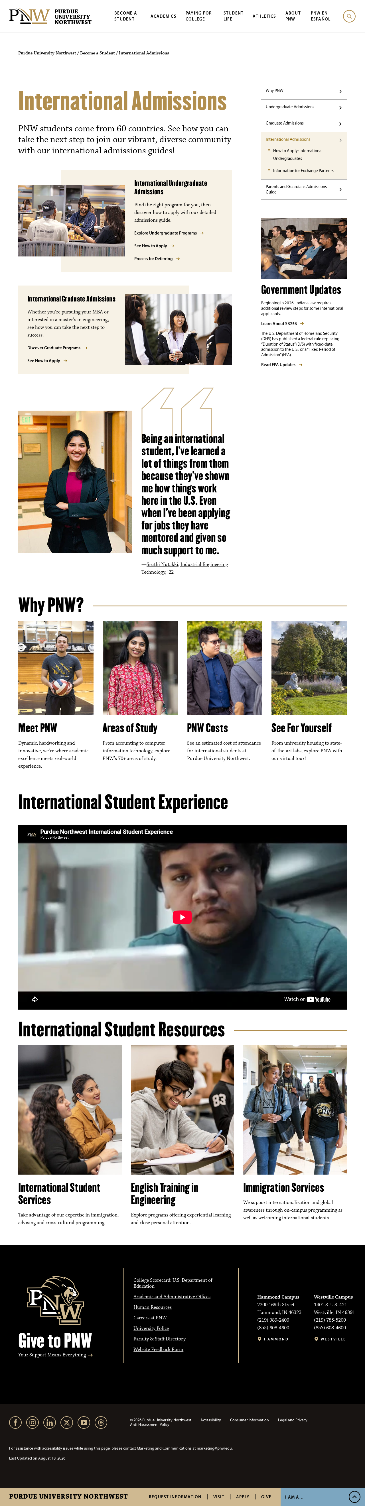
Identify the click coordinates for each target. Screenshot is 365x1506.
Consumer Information (249, 1420)
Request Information (175, 1496)
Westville (333, 1339)
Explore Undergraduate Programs (165, 233)
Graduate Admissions (285, 123)
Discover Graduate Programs (53, 347)
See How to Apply (150, 245)
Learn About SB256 (279, 323)
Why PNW (274, 90)
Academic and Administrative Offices (171, 1297)
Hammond (276, 1339)
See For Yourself (301, 727)
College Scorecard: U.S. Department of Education (172, 1283)
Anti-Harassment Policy (149, 1424)
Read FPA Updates (278, 364)
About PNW (293, 16)
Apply (243, 1496)
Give (266, 1496)
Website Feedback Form (158, 1349)
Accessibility (210, 1420)
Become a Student (125, 16)
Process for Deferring (153, 258)
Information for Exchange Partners (303, 170)
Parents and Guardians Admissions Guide (296, 189)
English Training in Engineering (164, 1193)
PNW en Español (321, 16)
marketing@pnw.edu (214, 1448)
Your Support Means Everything (52, 1355)
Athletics (264, 16)
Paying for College (199, 16)
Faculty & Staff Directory (159, 1339)
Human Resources (152, 1307)
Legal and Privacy (292, 1420)
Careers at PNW (150, 1318)
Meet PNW (37, 727)
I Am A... (294, 1497)
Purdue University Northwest (68, 1497)
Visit (218, 1496)
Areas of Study (130, 727)
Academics (164, 16)
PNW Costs (207, 727)
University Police (151, 1328)
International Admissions (288, 139)
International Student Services (59, 1193)
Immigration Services (283, 1187)
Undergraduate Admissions (290, 106)
